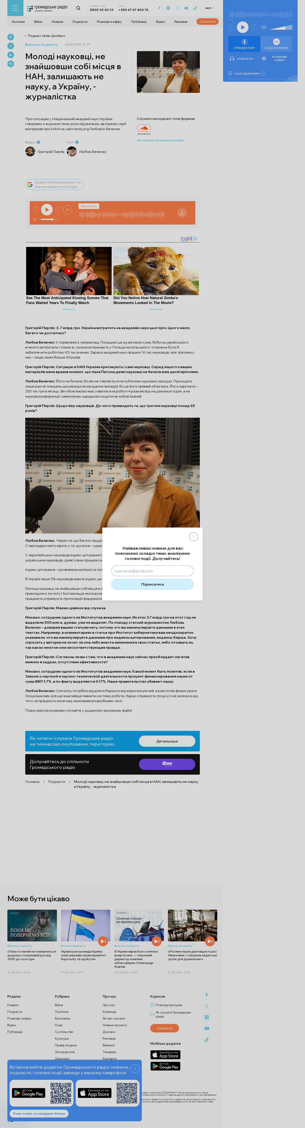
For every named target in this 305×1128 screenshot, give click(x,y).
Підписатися (152, 584)
